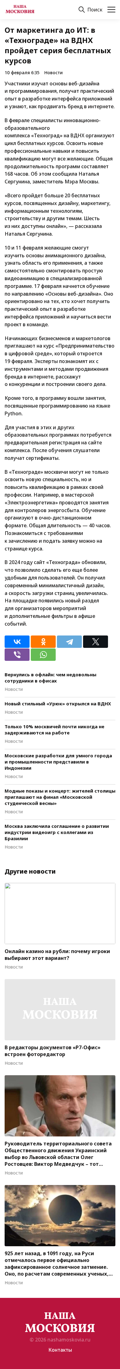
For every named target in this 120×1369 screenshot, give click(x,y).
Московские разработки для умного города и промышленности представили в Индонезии (58, 761)
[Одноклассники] (43, 641)
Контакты (60, 1349)
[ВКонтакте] (17, 641)
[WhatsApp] (43, 654)
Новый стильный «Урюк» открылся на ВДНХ (58, 703)
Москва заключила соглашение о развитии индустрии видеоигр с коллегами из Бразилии (57, 832)
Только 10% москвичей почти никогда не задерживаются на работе (54, 729)
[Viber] (17, 654)
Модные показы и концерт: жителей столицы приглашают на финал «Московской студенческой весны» (60, 797)
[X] (95, 641)
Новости (53, 72)
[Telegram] (69, 641)
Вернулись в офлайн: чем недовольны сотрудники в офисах (50, 677)
